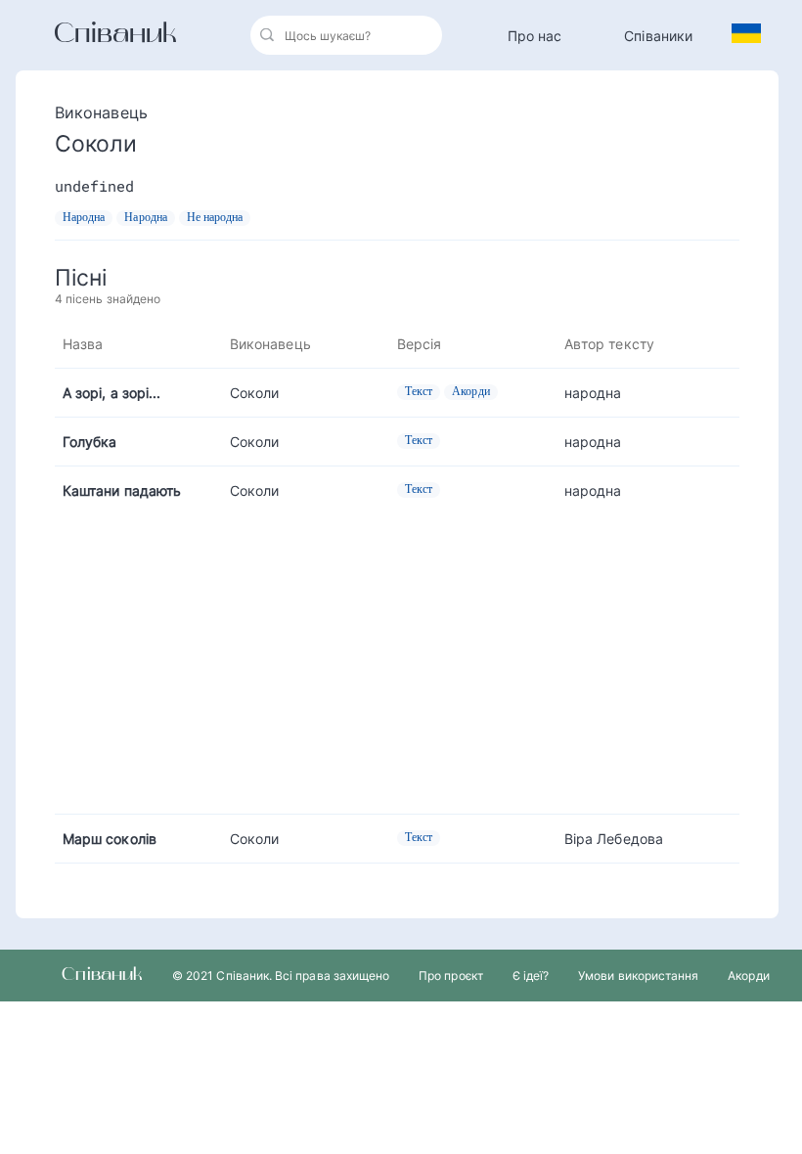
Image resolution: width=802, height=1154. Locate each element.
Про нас (535, 35)
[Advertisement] (397, 651)
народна (593, 392)
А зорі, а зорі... (111, 392)
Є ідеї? (530, 975)
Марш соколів (109, 838)
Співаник (115, 35)
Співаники (658, 35)
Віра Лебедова (613, 838)
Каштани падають (122, 490)
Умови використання (638, 975)
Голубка (90, 441)
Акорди (748, 975)
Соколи (254, 392)
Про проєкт (451, 975)
